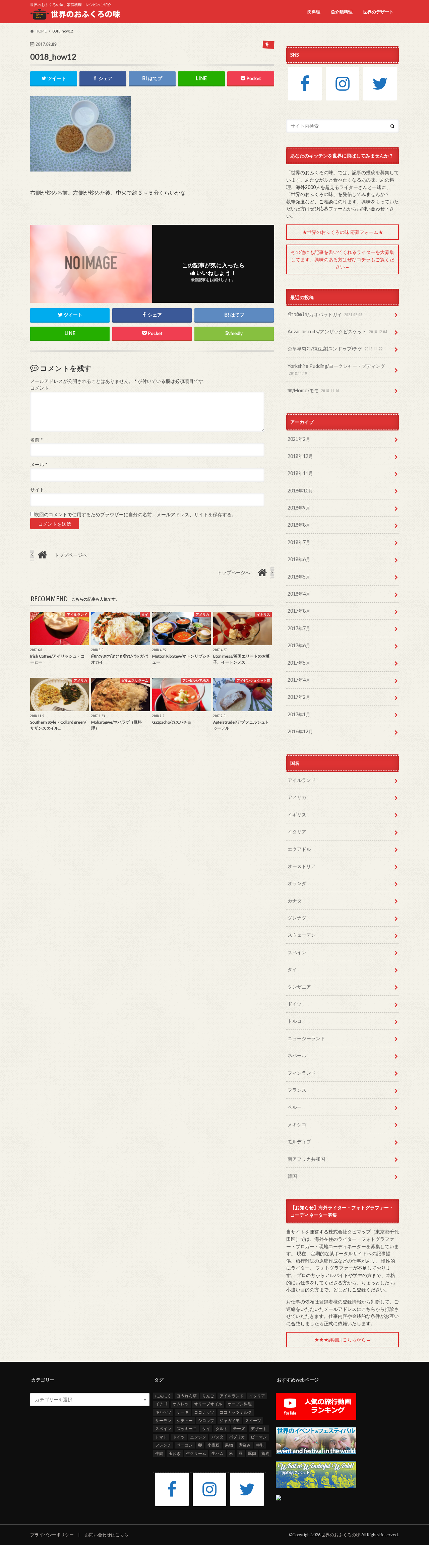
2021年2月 (299, 439)
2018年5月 (299, 577)
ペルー (295, 1107)
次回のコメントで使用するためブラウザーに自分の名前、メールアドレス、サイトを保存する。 (135, 514)
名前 (36, 440)
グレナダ (297, 918)
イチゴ (161, 1403)
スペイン (297, 952)
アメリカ (297, 797)
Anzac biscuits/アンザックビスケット (337, 331)
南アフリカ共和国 (306, 1159)
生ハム (217, 1453)
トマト (161, 1436)
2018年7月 (299, 542)
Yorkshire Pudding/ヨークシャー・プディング (336, 369)
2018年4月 (299, 594)
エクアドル (299, 849)
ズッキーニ (187, 1428)
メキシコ (297, 1124)
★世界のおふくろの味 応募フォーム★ (342, 232)
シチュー (185, 1420)
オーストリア (302, 866)
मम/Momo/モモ (313, 390)
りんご (208, 1395)
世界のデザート (378, 11)
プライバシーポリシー (52, 1534)
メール (38, 464)
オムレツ (181, 1403)
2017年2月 (299, 697)
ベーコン (185, 1445)
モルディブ (299, 1141)
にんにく (163, 1395)
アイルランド (302, 780)
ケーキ (183, 1412)
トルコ (295, 1021)
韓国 (292, 1176)
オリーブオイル (208, 1403)
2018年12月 (300, 456)
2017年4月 (299, 680)
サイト (37, 489)
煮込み (245, 1445)
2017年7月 (299, 628)
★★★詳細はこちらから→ (342, 1339)
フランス (297, 1090)
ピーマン (259, 1436)
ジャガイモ (230, 1420)
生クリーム (196, 1453)
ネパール (297, 1055)
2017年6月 (299, 645)
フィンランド (302, 1073)
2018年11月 (300, 473)
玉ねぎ (175, 1453)
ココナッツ (204, 1412)
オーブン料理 (240, 1403)
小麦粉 (213, 1445)
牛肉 (159, 1453)
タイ (292, 969)
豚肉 (252, 1453)
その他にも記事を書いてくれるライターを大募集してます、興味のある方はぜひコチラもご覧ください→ (342, 259)
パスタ (217, 1436)
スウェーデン (302, 935)
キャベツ (163, 1412)
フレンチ (163, 1445)
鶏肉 (265, 1453)
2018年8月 (299, 525)
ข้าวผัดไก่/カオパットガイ (325, 314)
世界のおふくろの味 (340, 1534)
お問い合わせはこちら (106, 1534)
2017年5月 (299, 663)
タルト (222, 1428)
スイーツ (253, 1420)
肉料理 (313, 11)
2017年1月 (299, 714)
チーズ (239, 1428)
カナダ (295, 900)
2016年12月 (300, 731)
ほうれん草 (187, 1395)
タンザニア (299, 987)
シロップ (206, 1420)
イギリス (297, 814)
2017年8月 (299, 611)
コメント (39, 388)
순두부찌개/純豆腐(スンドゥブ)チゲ (335, 348)
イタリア (297, 831)
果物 (229, 1445)
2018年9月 (299, 508)
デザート (259, 1428)
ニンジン (198, 1436)
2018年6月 (299, 559)
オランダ (297, 883)
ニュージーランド (306, 1038)
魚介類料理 (342, 11)
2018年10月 (300, 490)
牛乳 (260, 1445)
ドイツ (295, 1004)
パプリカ (237, 1436)
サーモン (163, 1420)
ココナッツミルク (236, 1412)
